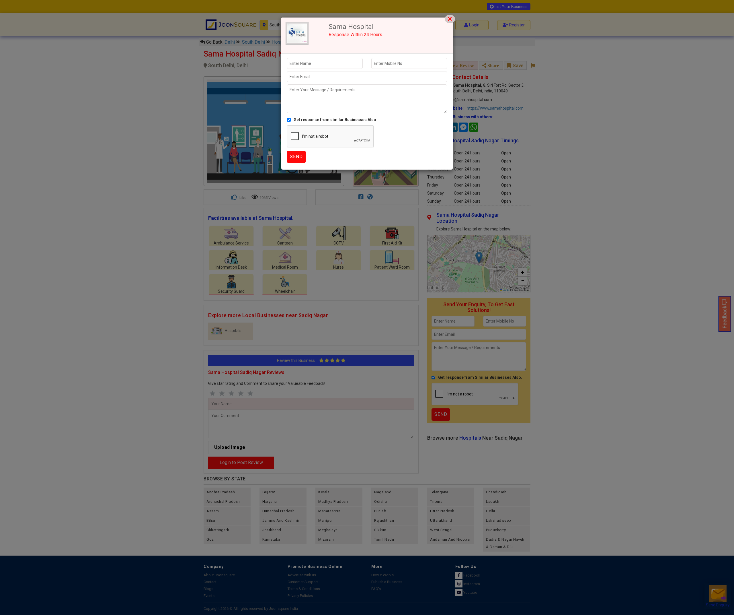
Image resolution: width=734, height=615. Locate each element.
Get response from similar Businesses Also (335, 119)
